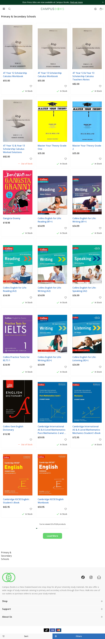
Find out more (76, 2)
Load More (52, 535)
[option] (52, 2)
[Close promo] (103, 2)
